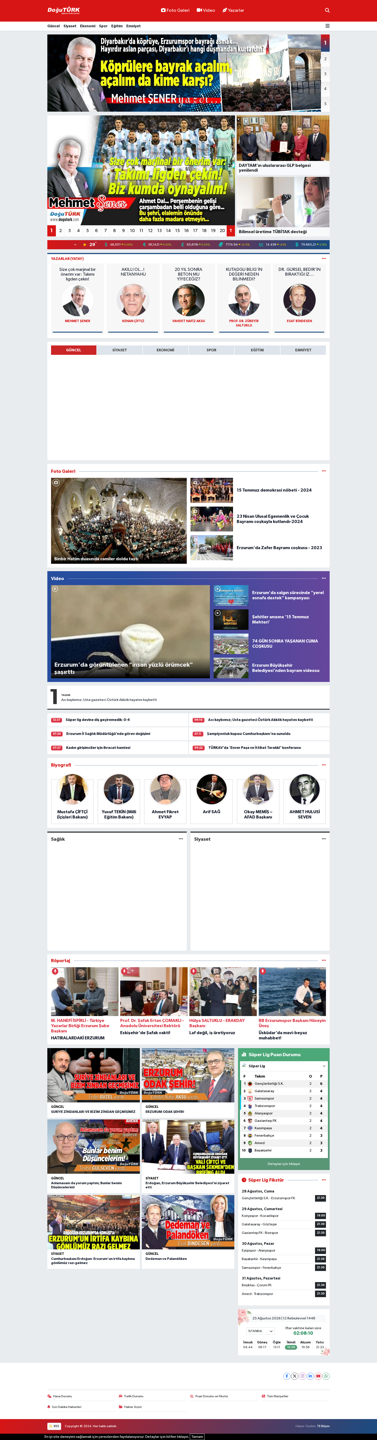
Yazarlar (236, 10)
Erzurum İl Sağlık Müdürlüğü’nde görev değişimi (108, 734)
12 (150, 231)
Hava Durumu (62, 1396)
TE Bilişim (323, 1426)
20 (222, 231)
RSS (56, 1426)
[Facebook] (286, 1376)
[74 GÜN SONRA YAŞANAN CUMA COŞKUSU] (231, 644)
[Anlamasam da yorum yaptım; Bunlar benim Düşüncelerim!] (93, 1146)
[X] (294, 1376)
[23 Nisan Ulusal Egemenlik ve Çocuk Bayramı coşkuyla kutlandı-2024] (211, 519)
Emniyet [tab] (303, 350)
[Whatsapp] (326, 1376)
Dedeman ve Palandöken (166, 1259)
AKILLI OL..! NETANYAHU (133, 272)
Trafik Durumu (133, 1396)
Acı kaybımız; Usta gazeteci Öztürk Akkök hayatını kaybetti (109, 700)
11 (141, 231)
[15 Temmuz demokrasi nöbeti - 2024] (211, 490)
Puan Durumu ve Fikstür (211, 1396)
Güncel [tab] (73, 350)
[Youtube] (318, 1376)
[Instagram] (302, 1376)
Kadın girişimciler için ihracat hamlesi (98, 748)
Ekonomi (87, 26)
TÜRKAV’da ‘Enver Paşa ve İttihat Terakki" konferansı (254, 748)
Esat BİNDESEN (299, 321)
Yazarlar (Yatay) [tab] (67, 259)
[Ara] (327, 11)
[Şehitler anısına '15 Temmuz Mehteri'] (231, 619)
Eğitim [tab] (257, 350)
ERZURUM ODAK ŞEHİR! (165, 1112)
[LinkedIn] (310, 1376)
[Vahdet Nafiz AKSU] (188, 300)
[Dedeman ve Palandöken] (188, 1222)
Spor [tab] (211, 350)
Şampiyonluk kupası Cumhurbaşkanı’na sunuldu (248, 734)
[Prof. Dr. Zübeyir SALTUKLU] (244, 300)
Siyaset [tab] (119, 350)
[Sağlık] (181, 839)
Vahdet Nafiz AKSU (188, 321)
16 (186, 231)
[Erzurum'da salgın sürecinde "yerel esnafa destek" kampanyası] (231, 595)
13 (159, 231)
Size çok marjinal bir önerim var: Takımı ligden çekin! (77, 274)
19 (213, 231)
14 (168, 231)
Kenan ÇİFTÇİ (133, 321)
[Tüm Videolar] (324, 579)
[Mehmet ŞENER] (77, 300)
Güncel (53, 26)
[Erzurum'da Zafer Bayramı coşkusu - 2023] (211, 548)
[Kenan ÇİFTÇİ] (133, 300)
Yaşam (65, 695)
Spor (103, 26)
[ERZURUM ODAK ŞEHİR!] (188, 1075)
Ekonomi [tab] (165, 350)
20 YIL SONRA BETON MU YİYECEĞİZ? (188, 274)
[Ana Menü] (328, 26)
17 (195, 231)
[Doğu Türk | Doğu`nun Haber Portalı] (63, 11)
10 (132, 231)
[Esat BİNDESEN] (299, 300)
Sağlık (58, 839)
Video (209, 10)
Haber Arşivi (133, 1407)
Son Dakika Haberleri (66, 1407)
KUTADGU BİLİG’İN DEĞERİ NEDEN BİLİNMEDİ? (244, 274)
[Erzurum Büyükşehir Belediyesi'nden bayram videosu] (231, 668)
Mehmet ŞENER (77, 321)
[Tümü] (324, 765)
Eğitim (117, 26)
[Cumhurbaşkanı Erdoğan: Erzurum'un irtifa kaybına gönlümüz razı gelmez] (93, 1222)
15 (177, 231)
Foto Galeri (177, 10)
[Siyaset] (324, 839)
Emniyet (133, 26)
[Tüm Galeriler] (324, 471)
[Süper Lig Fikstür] (324, 1180)
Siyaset (69, 26)
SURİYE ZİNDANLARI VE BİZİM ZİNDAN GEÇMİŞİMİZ (93, 1112)
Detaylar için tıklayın (284, 1164)
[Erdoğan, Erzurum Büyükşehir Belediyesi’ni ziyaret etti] (188, 1146)
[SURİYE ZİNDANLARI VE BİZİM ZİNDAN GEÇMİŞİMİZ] (93, 1075)
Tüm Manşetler (277, 1396)
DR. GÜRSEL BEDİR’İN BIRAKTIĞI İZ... (299, 272)
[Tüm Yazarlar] (324, 259)
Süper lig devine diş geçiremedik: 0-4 (98, 720)
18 (204, 231)
